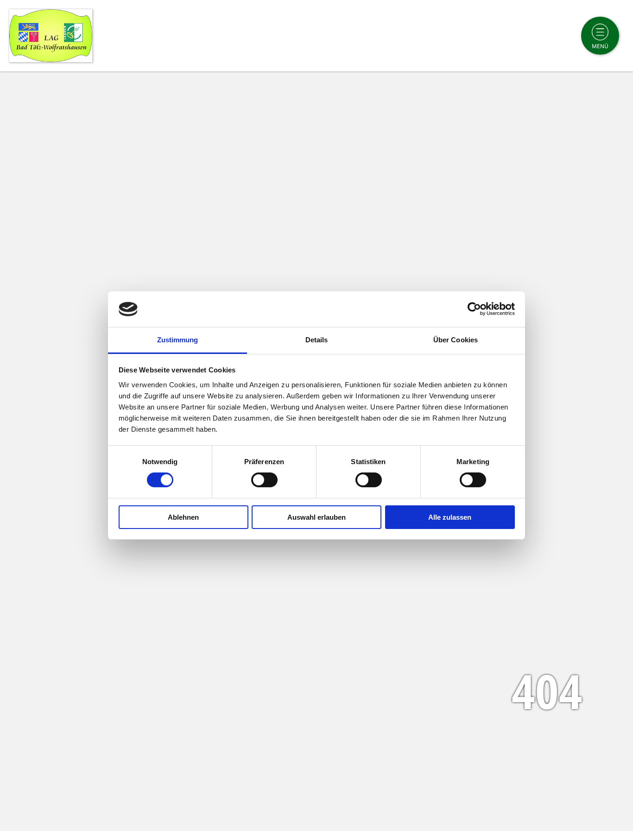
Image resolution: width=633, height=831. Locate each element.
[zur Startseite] (50, 35)
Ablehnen (183, 517)
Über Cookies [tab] (455, 340)
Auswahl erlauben (316, 517)
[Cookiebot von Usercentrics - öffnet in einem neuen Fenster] (474, 309)
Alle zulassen (449, 517)
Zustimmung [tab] (177, 340)
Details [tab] (316, 340)
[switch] (264, 479)
